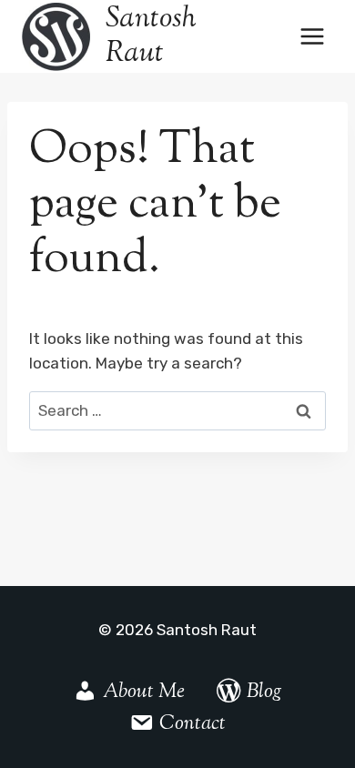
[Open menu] (311, 36)
